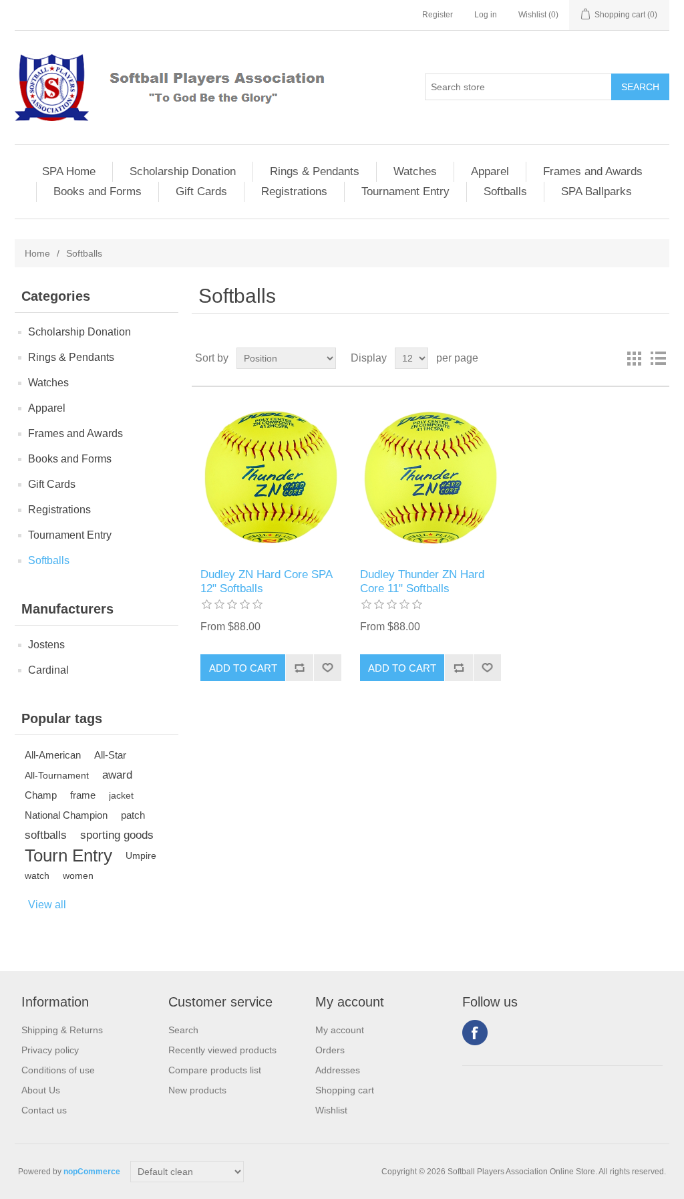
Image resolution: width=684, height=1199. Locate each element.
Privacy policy (50, 1050)
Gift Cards (201, 191)
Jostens (46, 644)
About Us (40, 1090)
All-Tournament (57, 775)
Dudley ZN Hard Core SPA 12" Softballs (266, 581)
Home (37, 253)
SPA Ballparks (596, 191)
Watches (415, 171)
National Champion (66, 815)
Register (437, 14)
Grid (634, 358)
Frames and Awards (593, 171)
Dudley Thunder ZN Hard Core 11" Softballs (422, 581)
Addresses (337, 1070)
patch (133, 815)
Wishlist (331, 1110)
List (658, 358)
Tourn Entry (68, 855)
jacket (121, 795)
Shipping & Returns (62, 1030)
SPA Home (69, 171)
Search (183, 1030)
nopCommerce (91, 1171)
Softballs (505, 191)
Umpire (141, 855)
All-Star (110, 755)
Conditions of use (58, 1070)
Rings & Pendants (314, 171)
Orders (330, 1050)
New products (197, 1090)
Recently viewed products (222, 1050)
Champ (41, 795)
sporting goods (117, 835)
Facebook (475, 1032)
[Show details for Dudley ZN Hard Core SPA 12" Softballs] (271, 477)
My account (339, 1030)
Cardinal (48, 670)
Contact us (44, 1110)
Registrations (294, 191)
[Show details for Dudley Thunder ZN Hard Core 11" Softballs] (430, 477)
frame (83, 795)
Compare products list (214, 1070)
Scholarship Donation (183, 171)
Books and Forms (97, 191)
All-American (53, 755)
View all (47, 904)
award (117, 775)
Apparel (490, 171)
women (78, 875)
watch (37, 875)
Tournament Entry (405, 191)
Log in (485, 14)
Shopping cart (344, 1090)
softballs (46, 835)
